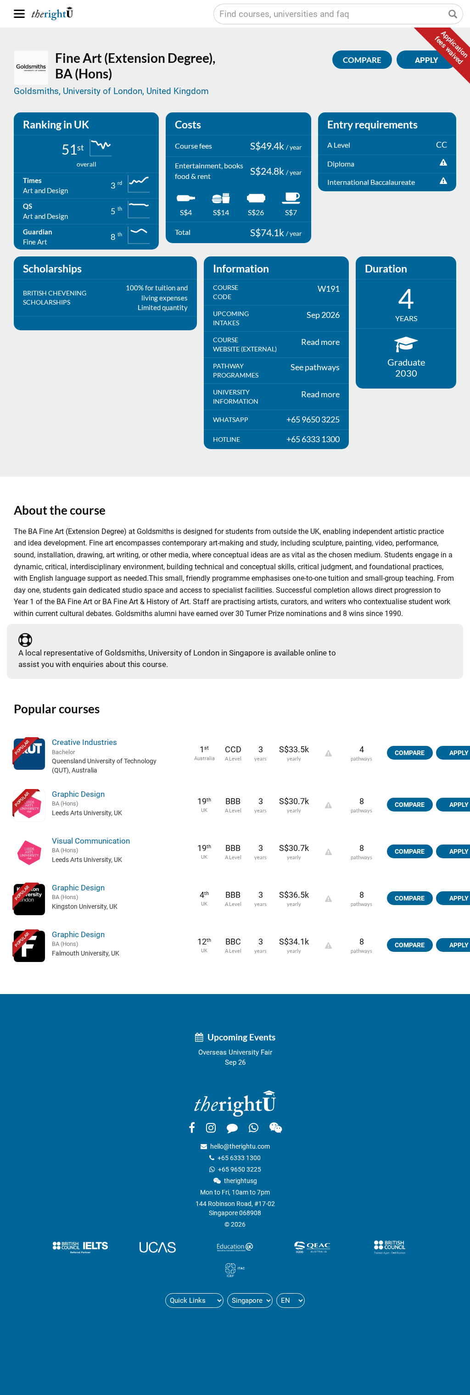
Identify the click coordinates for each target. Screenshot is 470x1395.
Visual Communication (91, 840)
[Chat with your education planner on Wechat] (275, 1127)
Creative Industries (84, 742)
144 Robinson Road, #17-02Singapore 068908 (235, 1208)
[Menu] (19, 14)
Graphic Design (78, 794)
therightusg (240, 1180)
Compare (362, 60)
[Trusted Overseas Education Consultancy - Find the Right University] (235, 1102)
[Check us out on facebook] (192, 1127)
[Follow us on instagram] (211, 1127)
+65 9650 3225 (239, 1169)
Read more (320, 342)
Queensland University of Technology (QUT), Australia (104, 765)
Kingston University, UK (85, 906)
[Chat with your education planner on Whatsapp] (253, 1127)
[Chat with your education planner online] (232, 1127)
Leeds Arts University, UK (87, 813)
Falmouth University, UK (85, 953)
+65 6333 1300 (239, 1158)
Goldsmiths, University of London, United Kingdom (111, 91)
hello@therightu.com (240, 1146)
